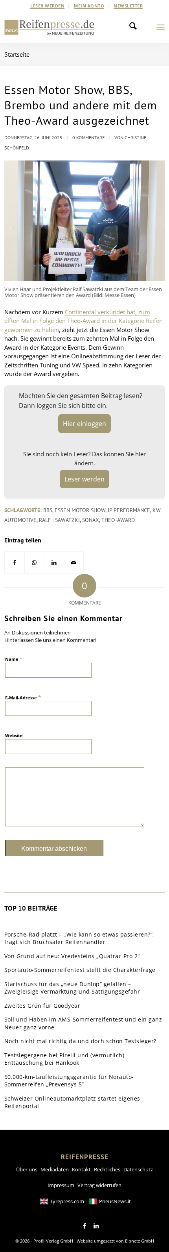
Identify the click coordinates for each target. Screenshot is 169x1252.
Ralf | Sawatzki (59, 520)
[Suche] (135, 27)
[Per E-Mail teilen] (73, 562)
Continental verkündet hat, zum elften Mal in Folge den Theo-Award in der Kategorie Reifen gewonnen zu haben (83, 321)
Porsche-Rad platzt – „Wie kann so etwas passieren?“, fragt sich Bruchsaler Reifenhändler (79, 938)
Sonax (90, 520)
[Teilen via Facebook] (14, 562)
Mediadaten (54, 1169)
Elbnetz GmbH (139, 1241)
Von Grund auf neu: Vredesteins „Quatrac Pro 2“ (72, 956)
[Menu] (160, 27)
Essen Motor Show (80, 510)
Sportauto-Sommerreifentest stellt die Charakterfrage (80, 970)
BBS (47, 510)
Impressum (61, 1185)
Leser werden (47, 6)
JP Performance (129, 510)
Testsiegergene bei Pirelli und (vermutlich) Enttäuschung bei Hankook (64, 1059)
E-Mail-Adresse (23, 697)
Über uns (26, 1169)
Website (14, 735)
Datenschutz (138, 1169)
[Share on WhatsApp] (34, 562)
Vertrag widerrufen (99, 1185)
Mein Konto (89, 6)
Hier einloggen (84, 423)
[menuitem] (47, 6)
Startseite (16, 54)
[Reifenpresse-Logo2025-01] (49, 27)
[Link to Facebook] (84, 1226)
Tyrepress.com (67, 1201)
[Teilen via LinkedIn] (54, 562)
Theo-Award (118, 520)
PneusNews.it (115, 1201)
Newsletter (128, 6)
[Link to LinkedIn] (96, 1226)
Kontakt (81, 1169)
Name (13, 658)
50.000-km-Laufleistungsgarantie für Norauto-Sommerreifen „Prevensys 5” (69, 1080)
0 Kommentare (88, 137)
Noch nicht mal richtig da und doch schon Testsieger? (80, 1041)
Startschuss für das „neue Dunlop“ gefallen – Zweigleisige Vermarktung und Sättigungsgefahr (72, 988)
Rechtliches (107, 1169)
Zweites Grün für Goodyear (42, 1005)
